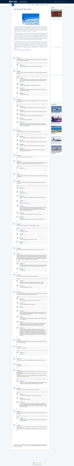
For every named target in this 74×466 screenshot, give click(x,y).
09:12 (21, 155)
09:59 (24, 114)
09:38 (21, 248)
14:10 (24, 394)
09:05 (21, 71)
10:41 (24, 140)
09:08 (21, 130)
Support (46, 4)
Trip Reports (37, 4)
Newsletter (42, 4)
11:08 (24, 122)
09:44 (24, 110)
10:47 (24, 144)
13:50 (21, 388)
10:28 (24, 352)
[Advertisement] (56, 33)
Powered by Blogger (37, 463)
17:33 (24, 398)
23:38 (21, 425)
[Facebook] (55, 1)
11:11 (21, 364)
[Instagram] (58, 1)
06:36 (24, 418)
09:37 (24, 136)
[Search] (62, 1)
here (46, 445)
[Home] (13, 4)
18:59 (24, 402)
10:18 (21, 346)
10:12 (24, 118)
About (29, 4)
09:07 (21, 99)
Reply (17, 153)
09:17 (21, 174)
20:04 (21, 411)
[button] (14, 11)
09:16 (21, 161)
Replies (18, 134)
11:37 (21, 370)
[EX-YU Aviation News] (12, 2)
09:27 (24, 106)
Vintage (33, 4)
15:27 (24, 148)
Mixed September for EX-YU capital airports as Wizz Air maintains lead (55, 123)
